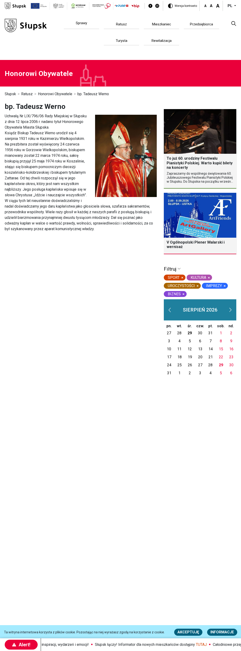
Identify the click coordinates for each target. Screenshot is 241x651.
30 (200, 333)
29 (190, 333)
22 (221, 357)
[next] (230, 309)
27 (169, 333)
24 (169, 365)
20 (200, 357)
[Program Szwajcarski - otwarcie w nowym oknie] (101, 5)
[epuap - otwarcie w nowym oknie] (121, 6)
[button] (233, 23)
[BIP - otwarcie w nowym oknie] (135, 6)
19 (190, 357)
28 (179, 333)
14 (211, 349)
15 (221, 349)
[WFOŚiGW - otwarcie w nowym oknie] (78, 5)
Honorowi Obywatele (55, 94)
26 (190, 365)
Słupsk (10, 94)
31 (210, 333)
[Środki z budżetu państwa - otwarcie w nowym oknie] (58, 5)
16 (231, 349)
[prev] (170, 309)
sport (174, 277)
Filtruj (171, 269)
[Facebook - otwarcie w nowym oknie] (150, 6)
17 (169, 357)
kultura (198, 277)
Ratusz (27, 94)
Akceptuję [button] (188, 632)
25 (179, 365)
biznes (174, 294)
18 (179, 357)
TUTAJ (197, 644)
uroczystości (181, 286)
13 (200, 349)
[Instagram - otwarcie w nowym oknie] (157, 6)
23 (231, 357)
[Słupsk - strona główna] (15, 5)
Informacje (222, 632)
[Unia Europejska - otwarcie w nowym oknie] (39, 5)
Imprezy (214, 286)
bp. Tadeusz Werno (93, 94)
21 (211, 357)
